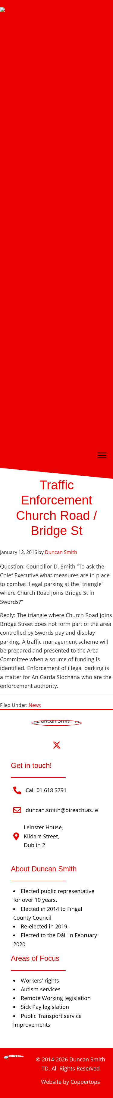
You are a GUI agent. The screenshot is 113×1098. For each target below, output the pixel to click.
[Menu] (102, 455)
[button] (39, 745)
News (35, 705)
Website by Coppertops (70, 1081)
